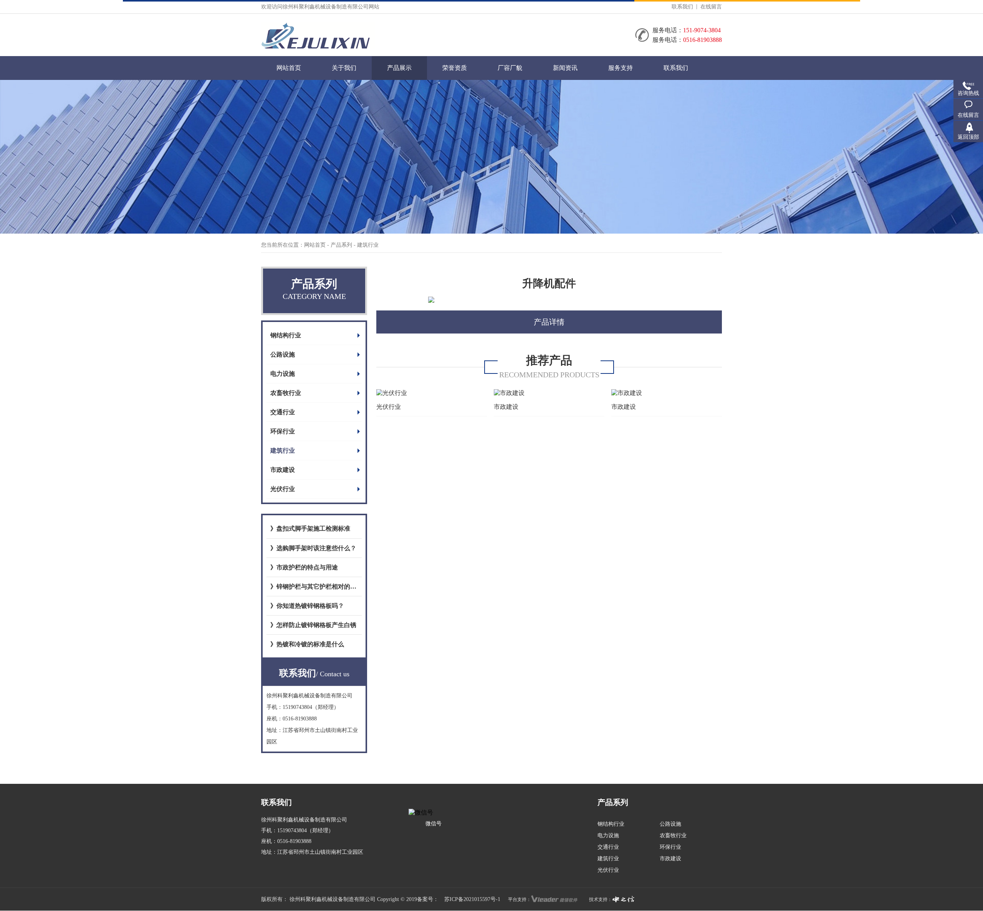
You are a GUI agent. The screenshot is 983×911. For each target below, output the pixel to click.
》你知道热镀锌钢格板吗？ (307, 605)
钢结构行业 (285, 335)
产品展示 (399, 68)
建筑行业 (282, 450)
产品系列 (342, 245)
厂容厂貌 (510, 68)
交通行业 (282, 412)
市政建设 (282, 469)
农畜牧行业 (285, 393)
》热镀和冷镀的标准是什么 (307, 644)
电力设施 (282, 373)
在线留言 (711, 7)
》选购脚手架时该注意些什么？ (313, 548)
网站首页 (288, 68)
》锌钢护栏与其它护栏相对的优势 (314, 586)
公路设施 (282, 354)
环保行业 (282, 431)
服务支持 (620, 68)
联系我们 (682, 7)
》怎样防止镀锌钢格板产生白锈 (313, 625)
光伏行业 (282, 489)
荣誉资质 (454, 68)
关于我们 (344, 68)
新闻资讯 (565, 68)
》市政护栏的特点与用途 (304, 567)
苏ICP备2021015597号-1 (472, 899)
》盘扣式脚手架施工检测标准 (310, 528)
